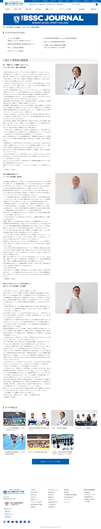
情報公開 (66, 492)
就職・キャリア (49, 9)
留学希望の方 (51, 507)
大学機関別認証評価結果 (70, 494)
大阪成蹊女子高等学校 (89, 499)
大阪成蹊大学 (87, 492)
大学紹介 (7, 9)
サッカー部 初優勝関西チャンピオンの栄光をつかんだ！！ (20, 39)
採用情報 (66, 489)
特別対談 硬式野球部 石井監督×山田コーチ (21, 44)
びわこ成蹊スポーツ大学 (89, 494)
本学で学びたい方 (52, 489)
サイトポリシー (67, 499)
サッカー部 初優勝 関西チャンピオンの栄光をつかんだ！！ (14, 429)
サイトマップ (67, 502)
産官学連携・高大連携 (36, 504)
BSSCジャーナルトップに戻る (50, 461)
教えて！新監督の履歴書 (15, 47)
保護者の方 (51, 497)
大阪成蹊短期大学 (88, 496)
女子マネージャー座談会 (15, 51)
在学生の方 (51, 494)
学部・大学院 (17, 9)
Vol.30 (23, 27)
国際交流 (93, 9)
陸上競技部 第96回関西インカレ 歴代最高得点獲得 (60, 38)
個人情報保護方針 (68, 497)
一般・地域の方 (52, 504)
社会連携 (81, 9)
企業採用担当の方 (53, 502)
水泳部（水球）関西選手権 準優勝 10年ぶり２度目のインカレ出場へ (62, 453)
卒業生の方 (51, 499)
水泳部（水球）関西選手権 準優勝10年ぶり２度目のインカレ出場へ (55, 46)
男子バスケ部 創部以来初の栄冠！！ (55, 42)
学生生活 (38, 9)
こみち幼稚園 (87, 501)
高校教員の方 (51, 492)
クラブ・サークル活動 (65, 9)
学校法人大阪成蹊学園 (89, 489)
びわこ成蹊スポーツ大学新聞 (13, 27)
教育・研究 (29, 9)
